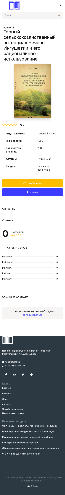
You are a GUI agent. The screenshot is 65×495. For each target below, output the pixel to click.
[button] (3, 5)
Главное (6, 388)
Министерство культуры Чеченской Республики (27, 437)
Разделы (6, 393)
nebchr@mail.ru (12, 362)
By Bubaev (32, 486)
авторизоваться (32, 314)
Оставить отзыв (17, 247)
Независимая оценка (13, 413)
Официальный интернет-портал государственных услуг (32, 448)
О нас (5, 399)
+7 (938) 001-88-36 (14, 365)
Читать (34, 192)
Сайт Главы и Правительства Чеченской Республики (30, 426)
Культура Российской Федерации (20, 442)
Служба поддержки (12, 409)
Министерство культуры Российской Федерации (28, 431)
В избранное (34, 183)
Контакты (7, 404)
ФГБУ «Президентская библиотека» (21, 453)
